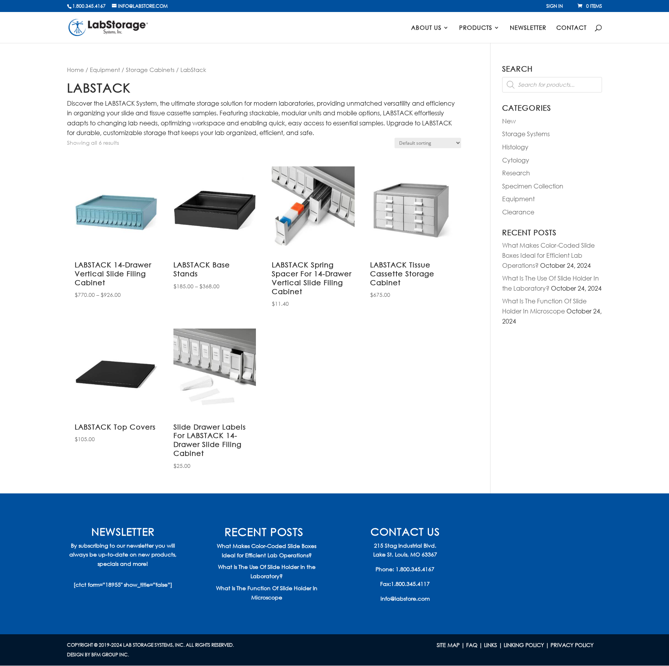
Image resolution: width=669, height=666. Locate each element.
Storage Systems (526, 134)
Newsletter (528, 28)
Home (75, 70)
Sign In (554, 6)
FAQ (471, 645)
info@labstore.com (405, 598)
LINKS (490, 645)
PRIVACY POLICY (572, 645)
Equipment (105, 70)
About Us (426, 28)
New (509, 121)
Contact (571, 28)
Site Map (448, 645)
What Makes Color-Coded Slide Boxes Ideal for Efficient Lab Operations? (548, 255)
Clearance (518, 212)
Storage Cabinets (150, 70)
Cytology (515, 160)
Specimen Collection (532, 186)
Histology (515, 147)
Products (475, 28)
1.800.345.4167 (415, 569)
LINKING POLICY (524, 645)
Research (516, 173)
